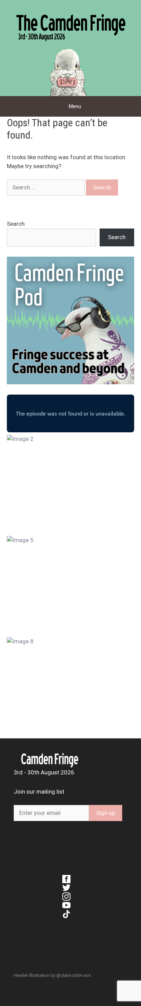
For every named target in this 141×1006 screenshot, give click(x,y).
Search (16, 223)
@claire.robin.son (73, 975)
